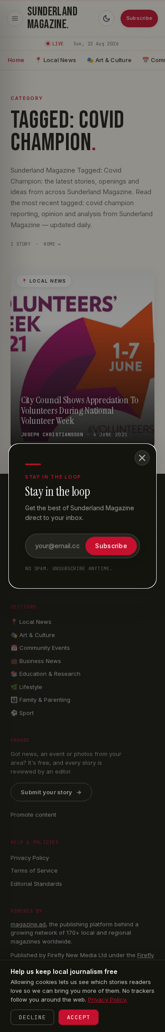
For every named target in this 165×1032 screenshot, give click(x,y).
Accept (78, 1017)
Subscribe (111, 545)
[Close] (142, 457)
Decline (32, 1017)
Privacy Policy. (107, 999)
